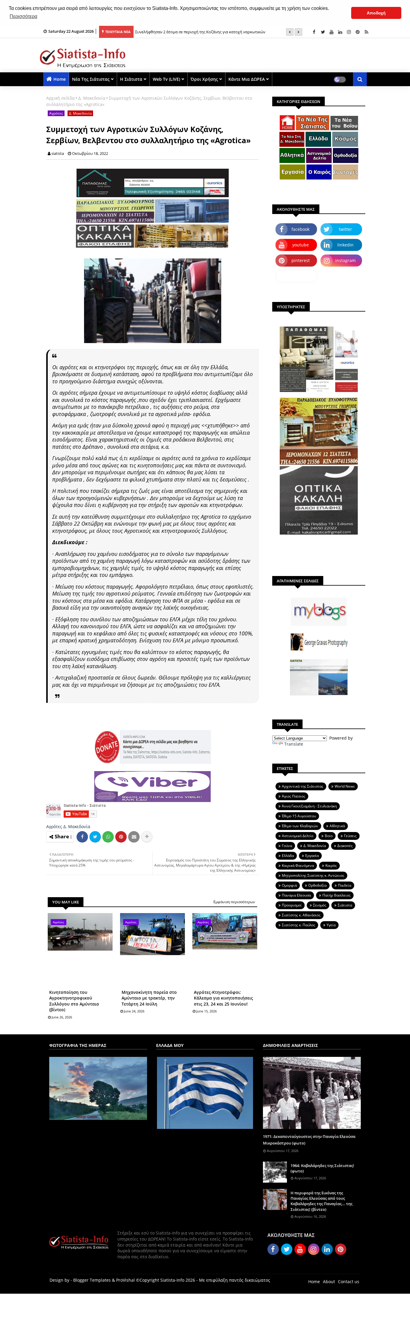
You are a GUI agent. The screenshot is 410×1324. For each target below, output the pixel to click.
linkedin (345, 245)
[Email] (134, 837)
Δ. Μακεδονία (91, 98)
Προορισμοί (292, 905)
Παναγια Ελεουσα (296, 895)
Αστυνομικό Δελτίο (297, 835)
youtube (300, 245)
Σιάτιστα (345, 905)
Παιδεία (344, 885)
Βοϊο (329, 835)
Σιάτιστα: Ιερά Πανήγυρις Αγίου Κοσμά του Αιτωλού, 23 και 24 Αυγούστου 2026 (206, 32)
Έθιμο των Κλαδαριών (300, 825)
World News (345, 786)
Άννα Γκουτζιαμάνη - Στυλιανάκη (309, 806)
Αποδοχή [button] (376, 13)
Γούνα (287, 845)
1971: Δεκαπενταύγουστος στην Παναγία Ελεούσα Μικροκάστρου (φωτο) (309, 1140)
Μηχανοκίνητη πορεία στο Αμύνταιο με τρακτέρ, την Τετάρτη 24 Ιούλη (149, 998)
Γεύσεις (350, 835)
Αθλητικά (337, 825)
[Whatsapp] (108, 837)
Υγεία (331, 924)
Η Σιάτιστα (131, 79)
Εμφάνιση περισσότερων (234, 901)
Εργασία (312, 855)
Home (59, 79)
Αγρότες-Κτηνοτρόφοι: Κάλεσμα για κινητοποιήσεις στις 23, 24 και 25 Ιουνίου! (223, 998)
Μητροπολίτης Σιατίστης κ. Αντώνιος (313, 875)
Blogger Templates (92, 1280)
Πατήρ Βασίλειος (336, 895)
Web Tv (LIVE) (166, 79)
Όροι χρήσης (204, 79)
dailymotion (296, 276)
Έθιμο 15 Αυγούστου (299, 816)
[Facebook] (82, 837)
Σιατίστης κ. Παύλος (298, 924)
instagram (345, 260)
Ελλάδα (288, 855)
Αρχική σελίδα (60, 98)
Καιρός (331, 865)
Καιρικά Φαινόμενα (298, 865)
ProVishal (125, 1280)
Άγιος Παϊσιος (293, 796)
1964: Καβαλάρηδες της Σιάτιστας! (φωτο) (322, 1168)
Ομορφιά (289, 885)
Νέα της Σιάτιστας (91, 79)
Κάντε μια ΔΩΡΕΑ (246, 79)
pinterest (300, 260)
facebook (300, 229)
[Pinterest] (121, 837)
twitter (345, 229)
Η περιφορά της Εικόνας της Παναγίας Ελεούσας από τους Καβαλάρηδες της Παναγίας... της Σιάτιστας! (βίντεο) (321, 1201)
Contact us (348, 1281)
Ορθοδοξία (317, 885)
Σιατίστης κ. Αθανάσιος (301, 915)
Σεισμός (319, 905)
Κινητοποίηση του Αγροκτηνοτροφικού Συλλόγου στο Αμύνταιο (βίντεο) (74, 1001)
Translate (293, 744)
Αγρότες (56, 113)
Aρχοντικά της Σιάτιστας (302, 786)
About (329, 1281)
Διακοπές (345, 845)
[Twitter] (95, 837)
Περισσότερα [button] (23, 16)
